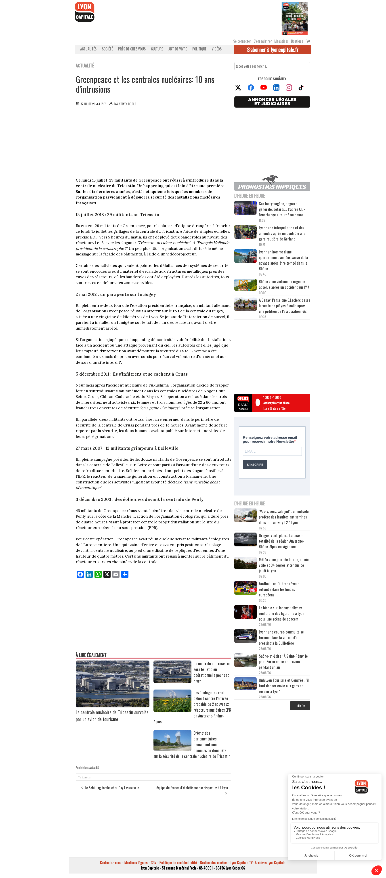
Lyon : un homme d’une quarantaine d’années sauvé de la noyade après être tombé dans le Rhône (283, 260)
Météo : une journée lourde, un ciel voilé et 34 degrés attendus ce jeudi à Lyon (284, 565)
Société (107, 49)
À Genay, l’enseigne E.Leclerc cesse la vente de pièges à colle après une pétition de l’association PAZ (284, 305)
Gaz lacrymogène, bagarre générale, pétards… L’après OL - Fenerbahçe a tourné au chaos (282, 209)
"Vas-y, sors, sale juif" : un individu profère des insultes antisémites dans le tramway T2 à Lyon (284, 516)
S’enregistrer (263, 41)
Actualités (88, 49)
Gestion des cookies (213, 862)
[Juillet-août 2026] (294, 18)
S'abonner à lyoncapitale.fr (273, 49)
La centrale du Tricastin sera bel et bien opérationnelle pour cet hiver (212, 672)
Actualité (94, 767)
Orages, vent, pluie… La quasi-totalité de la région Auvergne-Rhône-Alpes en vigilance (281, 541)
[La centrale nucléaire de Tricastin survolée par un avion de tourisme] (112, 706)
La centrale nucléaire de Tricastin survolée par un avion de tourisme (112, 715)
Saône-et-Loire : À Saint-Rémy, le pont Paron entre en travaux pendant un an (283, 661)
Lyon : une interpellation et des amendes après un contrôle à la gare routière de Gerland (282, 233)
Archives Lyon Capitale (270, 862)
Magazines (281, 41)
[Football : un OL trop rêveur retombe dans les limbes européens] (245, 588)
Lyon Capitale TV (242, 862)
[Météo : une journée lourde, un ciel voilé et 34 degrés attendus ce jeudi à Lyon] (245, 563)
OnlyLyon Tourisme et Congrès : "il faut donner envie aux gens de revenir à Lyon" (284, 685)
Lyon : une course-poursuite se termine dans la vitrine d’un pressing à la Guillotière (281, 637)
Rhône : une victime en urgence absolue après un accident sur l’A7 (284, 284)
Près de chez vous (132, 49)
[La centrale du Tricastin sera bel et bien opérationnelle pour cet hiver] (172, 681)
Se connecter (242, 41)
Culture (157, 49)
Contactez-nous (110, 862)
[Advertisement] (153, 143)
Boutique (297, 41)
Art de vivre (177, 49)
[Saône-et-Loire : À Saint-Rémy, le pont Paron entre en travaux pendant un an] (245, 660)
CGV (153, 862)
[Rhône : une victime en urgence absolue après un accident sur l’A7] (245, 285)
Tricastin (84, 777)
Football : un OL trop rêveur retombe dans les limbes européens (279, 589)
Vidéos (217, 49)
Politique (199, 49)
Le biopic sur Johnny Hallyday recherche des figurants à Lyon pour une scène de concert (281, 613)
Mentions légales (136, 862)
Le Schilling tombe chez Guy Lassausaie (112, 787)
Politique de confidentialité (178, 862)
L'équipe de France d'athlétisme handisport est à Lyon (191, 787)
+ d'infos (300, 705)
